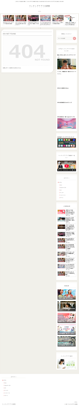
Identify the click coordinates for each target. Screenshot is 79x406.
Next (77, 20)
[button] (74, 38)
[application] (66, 166)
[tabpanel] (8, 20)
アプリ (75, 402)
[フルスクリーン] (74, 170)
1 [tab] (38, 28)
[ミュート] (72, 170)
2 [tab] (40, 28)
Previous (1, 20)
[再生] (58, 170)
